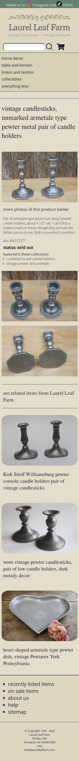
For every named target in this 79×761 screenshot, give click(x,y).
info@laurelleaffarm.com (39, 750)
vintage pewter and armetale (28, 263)
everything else (15, 86)
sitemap (17, 711)
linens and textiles (18, 72)
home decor (12, 58)
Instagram (41, 5)
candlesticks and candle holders (31, 259)
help (13, 704)
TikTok (68, 5)
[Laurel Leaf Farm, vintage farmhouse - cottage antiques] (39, 25)
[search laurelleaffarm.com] (50, 47)
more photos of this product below (35, 209)
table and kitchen (17, 65)
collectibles (12, 79)
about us (18, 697)
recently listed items (31, 683)
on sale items (23, 690)
